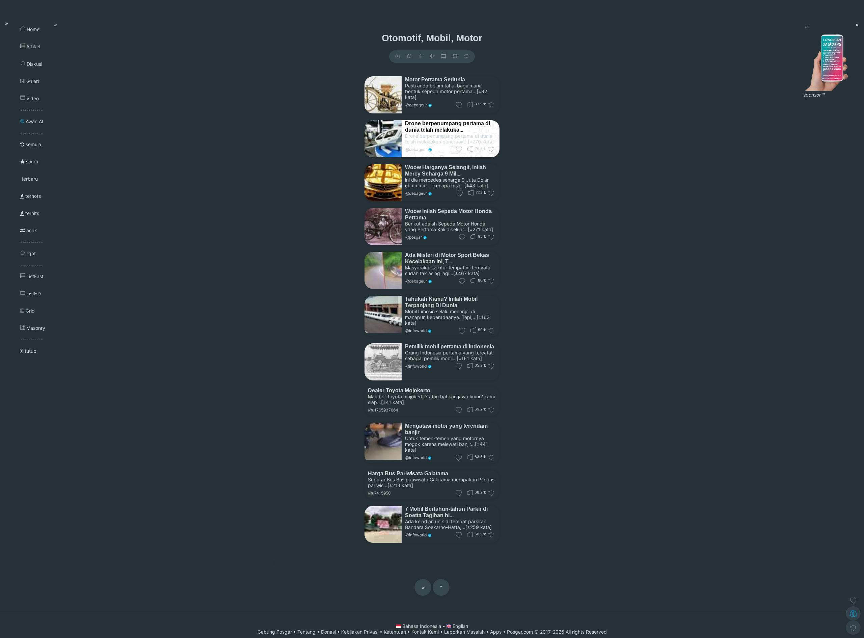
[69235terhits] (470, 409)
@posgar (413, 237)
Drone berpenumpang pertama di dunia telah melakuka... (447, 126)
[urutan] (421, 56)
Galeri (32, 81)
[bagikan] (409, 56)
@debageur (416, 104)
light (30, 253)
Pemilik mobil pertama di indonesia (449, 346)
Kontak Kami (425, 632)
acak (31, 230)
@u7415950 (379, 493)
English (459, 626)
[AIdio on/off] (432, 56)
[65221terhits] (470, 365)
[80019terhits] (473, 280)
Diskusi (33, 64)
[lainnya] (466, 56)
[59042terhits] (473, 330)
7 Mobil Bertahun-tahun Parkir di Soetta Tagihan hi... (446, 512)
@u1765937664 (383, 410)
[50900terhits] (470, 534)
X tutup (28, 351)
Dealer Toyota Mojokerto (399, 390)
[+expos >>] (398, 56)
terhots (32, 196)
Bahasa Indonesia (421, 626)
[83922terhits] (470, 104)
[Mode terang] (455, 56)
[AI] (853, 613)
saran (31, 161)
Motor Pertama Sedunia (435, 79)
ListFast (34, 276)
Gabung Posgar (275, 632)
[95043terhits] (473, 236)
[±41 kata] (392, 402)
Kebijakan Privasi (359, 632)
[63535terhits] (470, 456)
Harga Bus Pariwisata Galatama (408, 473)
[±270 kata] (481, 141)
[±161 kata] (469, 358)
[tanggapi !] (853, 600)
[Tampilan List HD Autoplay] (443, 56)
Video (32, 98)
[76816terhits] (470, 148)
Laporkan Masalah (464, 632)
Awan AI (33, 121)
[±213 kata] (400, 485)
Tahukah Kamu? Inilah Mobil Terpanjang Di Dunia (441, 302)
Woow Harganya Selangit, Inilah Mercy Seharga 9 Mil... (445, 170)
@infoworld (416, 330)
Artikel (32, 46)
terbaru (29, 179)
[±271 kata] (480, 229)
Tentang (306, 632)
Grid (29, 311)
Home (32, 29)
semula (32, 144)
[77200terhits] (471, 192)
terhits (31, 213)
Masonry (35, 328)
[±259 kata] (478, 527)
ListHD (33, 293)
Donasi (328, 632)
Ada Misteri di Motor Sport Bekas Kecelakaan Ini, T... (447, 258)
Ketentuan (395, 632)
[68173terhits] (470, 492)
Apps (496, 632)
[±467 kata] (466, 273)
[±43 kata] (476, 185)
